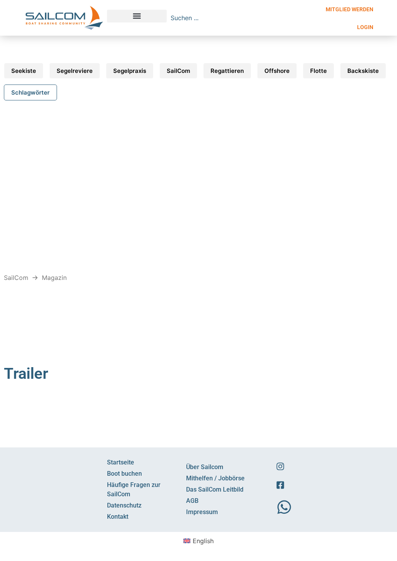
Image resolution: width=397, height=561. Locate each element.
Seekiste (23, 70)
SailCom (178, 70)
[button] (137, 16)
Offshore (277, 70)
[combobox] (222, 17)
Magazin (54, 277)
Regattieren (227, 70)
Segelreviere (75, 70)
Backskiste (363, 70)
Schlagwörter (30, 92)
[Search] (280, 17)
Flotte (318, 70)
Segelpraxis (129, 70)
